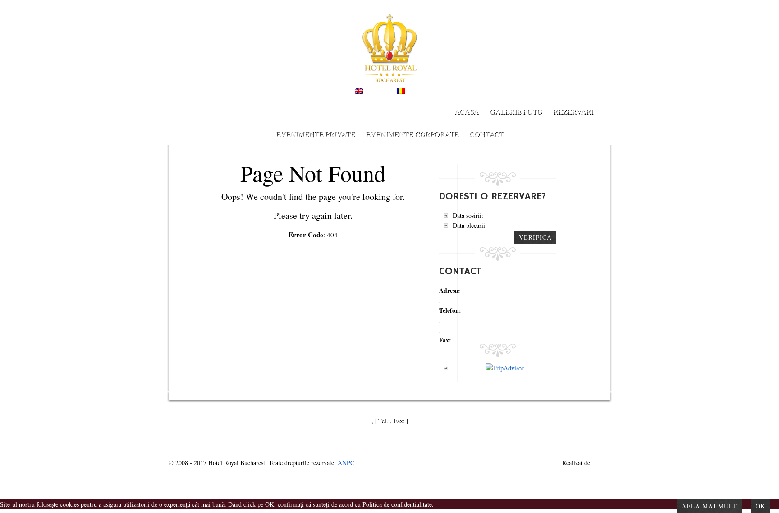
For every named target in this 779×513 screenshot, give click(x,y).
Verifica (535, 237)
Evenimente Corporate (412, 134)
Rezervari (573, 111)
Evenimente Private (315, 134)
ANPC (346, 462)
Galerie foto (516, 111)
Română (417, 91)
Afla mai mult (710, 506)
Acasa (466, 111)
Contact (486, 134)
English (374, 91)
